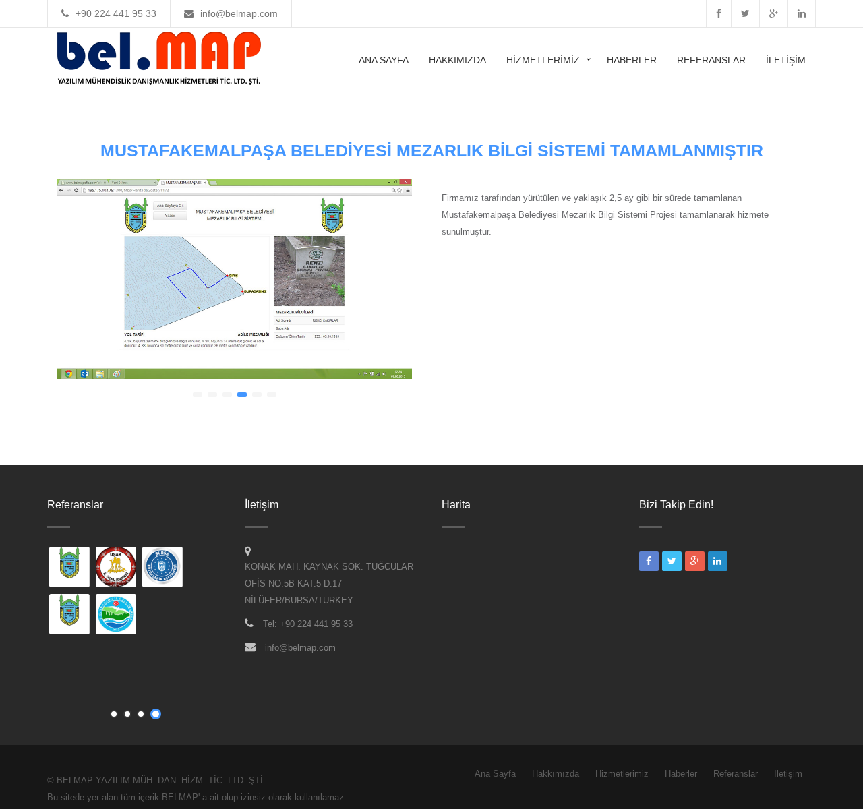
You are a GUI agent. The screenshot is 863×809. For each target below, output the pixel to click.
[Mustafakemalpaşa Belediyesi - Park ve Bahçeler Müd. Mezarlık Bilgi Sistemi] (70, 615)
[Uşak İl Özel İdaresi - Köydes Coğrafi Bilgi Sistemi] (117, 568)
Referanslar (711, 60)
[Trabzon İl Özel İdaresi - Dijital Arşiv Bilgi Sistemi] (117, 615)
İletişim (786, 60)
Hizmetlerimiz (543, 60)
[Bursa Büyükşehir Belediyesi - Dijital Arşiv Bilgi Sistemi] (163, 568)
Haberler (632, 60)
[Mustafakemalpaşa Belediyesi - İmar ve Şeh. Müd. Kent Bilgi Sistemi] (70, 568)
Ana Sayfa (384, 60)
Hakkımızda (457, 60)
